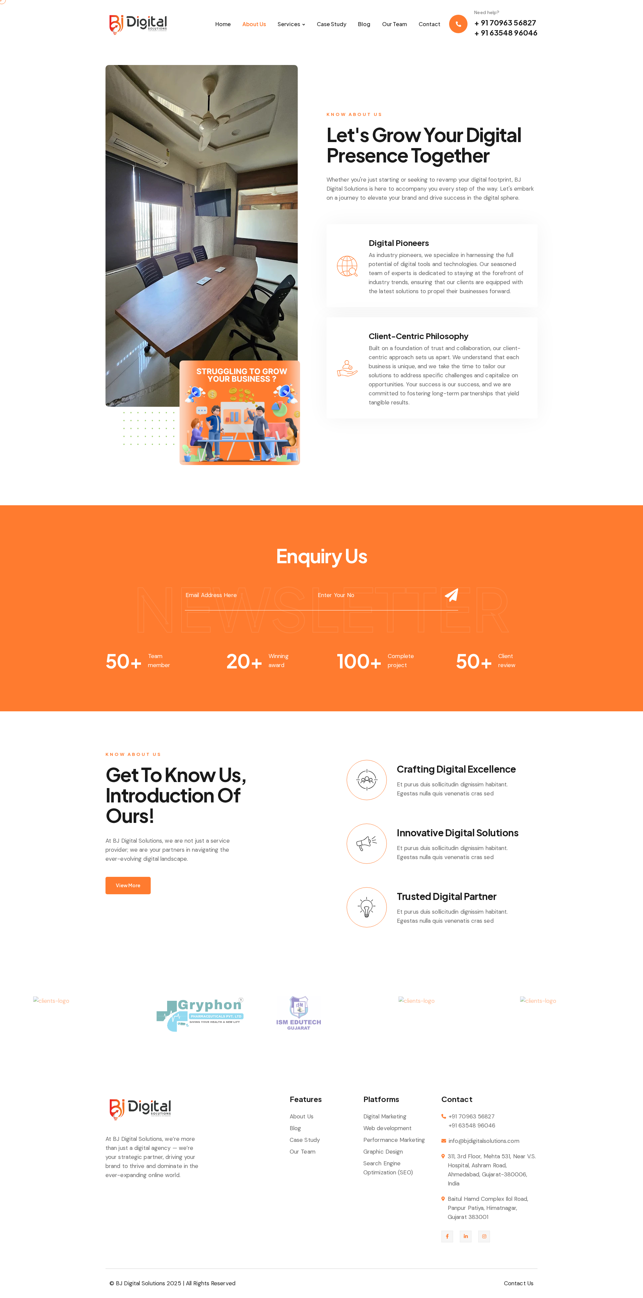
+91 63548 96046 (472, 1125)
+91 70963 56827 (472, 1116)
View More (128, 885)
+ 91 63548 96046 (506, 32)
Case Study (331, 24)
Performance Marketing (394, 1140)
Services (289, 24)
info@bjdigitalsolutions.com (484, 1141)
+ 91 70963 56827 (505, 22)
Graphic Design (383, 1151)
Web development (387, 1128)
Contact (429, 24)
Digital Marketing (385, 1116)
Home (223, 24)
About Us (254, 24)
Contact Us (518, 1283)
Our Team (394, 24)
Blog (364, 24)
